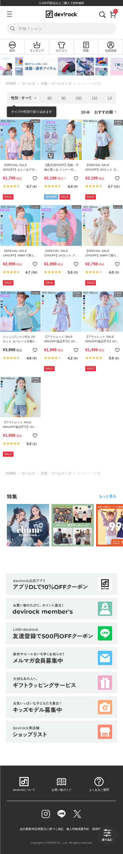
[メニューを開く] (8, 14)
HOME (11, 84)
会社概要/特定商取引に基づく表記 (42, 829)
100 (79, 98)
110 (94, 98)
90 (63, 98)
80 (49, 98)
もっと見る (107, 496)
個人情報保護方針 (77, 829)
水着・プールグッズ (56, 84)
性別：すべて (21, 98)
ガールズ (28, 84)
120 (110, 98)
